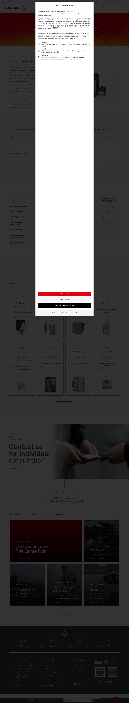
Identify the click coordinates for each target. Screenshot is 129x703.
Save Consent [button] (64, 299)
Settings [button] (55, 27)
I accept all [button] (64, 294)
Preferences (55, 313)
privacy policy (74, 23)
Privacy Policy (66, 313)
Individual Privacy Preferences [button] (64, 305)
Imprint (75, 313)
